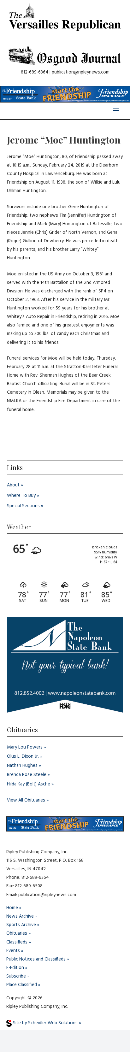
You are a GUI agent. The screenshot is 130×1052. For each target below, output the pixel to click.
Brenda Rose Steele (26, 775)
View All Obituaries (26, 800)
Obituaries (16, 933)
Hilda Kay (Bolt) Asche (28, 784)
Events (13, 951)
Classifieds (16, 942)
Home (12, 908)
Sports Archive (21, 925)
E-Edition (15, 968)
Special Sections (23, 506)
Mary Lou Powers (25, 747)
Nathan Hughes (22, 765)
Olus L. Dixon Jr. (23, 756)
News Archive (20, 916)
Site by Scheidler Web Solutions (45, 1023)
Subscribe (16, 976)
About (13, 485)
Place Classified (21, 985)
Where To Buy (21, 495)
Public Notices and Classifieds (36, 959)
